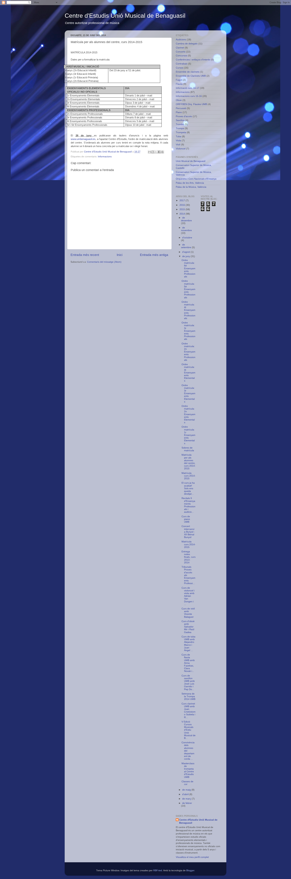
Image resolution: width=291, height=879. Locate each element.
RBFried (157, 870)
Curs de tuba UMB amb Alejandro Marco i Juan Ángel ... (188, 643)
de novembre (186, 229)
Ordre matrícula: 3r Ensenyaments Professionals (188, 330)
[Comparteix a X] (156, 152)
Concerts (180, 51)
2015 (183, 209)
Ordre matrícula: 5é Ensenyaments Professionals (188, 289)
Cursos (179, 68)
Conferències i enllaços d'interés (193, 59)
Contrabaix (181, 63)
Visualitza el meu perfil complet (192, 857)
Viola (178, 140)
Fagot (179, 80)
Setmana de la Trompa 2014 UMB (188, 696)
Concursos (181, 55)
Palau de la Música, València (191, 187)
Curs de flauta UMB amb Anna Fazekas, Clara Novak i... (188, 662)
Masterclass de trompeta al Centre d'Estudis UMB (188, 770)
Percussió (181, 108)
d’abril (185, 794)
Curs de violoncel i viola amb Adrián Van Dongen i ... (188, 596)
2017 (183, 200)
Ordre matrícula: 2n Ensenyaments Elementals (188, 414)
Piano (179, 112)
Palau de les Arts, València (190, 183)
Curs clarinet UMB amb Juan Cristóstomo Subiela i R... (189, 710)
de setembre (186, 246)
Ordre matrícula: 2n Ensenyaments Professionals (188, 351)
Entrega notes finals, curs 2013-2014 (189, 557)
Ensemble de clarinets (187, 72)
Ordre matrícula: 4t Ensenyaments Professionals (188, 310)
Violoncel (180, 148)
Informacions (105, 156)
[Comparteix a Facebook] (159, 152)
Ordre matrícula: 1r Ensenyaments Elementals (188, 435)
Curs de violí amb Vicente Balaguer (188, 612)
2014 (183, 214)
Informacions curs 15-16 (189, 96)
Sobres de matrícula (188, 449)
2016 (183, 205)
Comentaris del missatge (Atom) (104, 262)
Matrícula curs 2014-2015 (189, 476)
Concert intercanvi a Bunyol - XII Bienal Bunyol (188, 532)
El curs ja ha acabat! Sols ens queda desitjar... (188, 488)
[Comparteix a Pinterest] (162, 152)
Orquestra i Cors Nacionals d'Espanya (196, 179)
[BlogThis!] (152, 152)
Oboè (179, 100)
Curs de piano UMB (186, 519)
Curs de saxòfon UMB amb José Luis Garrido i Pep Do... (188, 682)
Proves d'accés (184, 116)
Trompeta (181, 132)
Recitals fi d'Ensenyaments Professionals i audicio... (188, 505)
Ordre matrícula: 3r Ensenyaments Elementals (188, 393)
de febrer (187, 803)
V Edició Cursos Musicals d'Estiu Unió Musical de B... (189, 729)
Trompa (180, 128)
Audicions (181, 39)
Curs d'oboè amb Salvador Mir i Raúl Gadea (188, 627)
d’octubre (187, 237)
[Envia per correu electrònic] (149, 152)
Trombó (180, 124)
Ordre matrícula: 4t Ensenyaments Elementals (188, 372)
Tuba (178, 136)
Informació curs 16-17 (187, 88)
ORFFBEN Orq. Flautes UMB (191, 104)
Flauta (179, 84)
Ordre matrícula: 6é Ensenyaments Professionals (188, 268)
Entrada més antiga (154, 255)
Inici (119, 255)
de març (187, 798)
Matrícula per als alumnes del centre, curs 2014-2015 (189, 462)
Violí (178, 144)
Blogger (190, 870)
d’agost (186, 252)
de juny (186, 256)
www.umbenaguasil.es (83, 139)
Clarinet (180, 47)
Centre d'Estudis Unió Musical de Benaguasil (125, 15)
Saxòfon (180, 120)
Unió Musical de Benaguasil (190, 161)
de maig (186, 790)
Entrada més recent (85, 255)
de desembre (186, 219)
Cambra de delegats (187, 43)
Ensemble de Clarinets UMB (191, 76)
